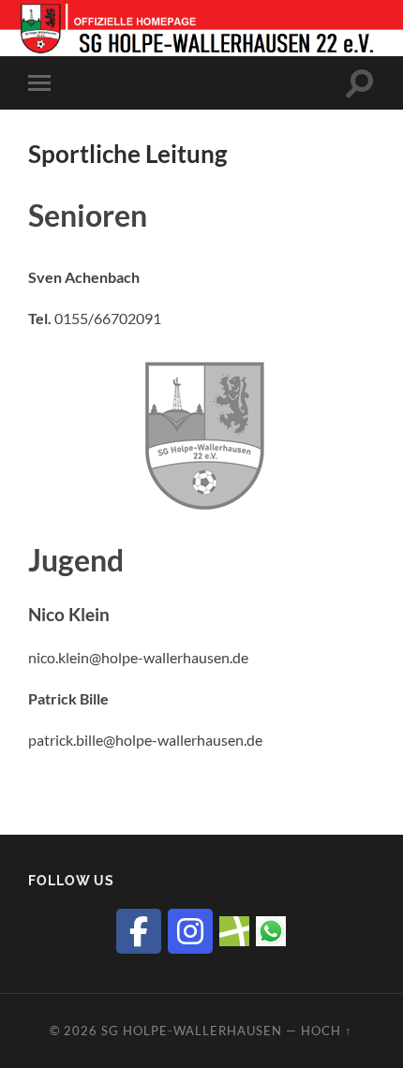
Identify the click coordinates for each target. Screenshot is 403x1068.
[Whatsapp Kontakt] (271, 929)
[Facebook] (138, 931)
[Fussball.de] (234, 929)
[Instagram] (190, 931)
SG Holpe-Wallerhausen (191, 1030)
